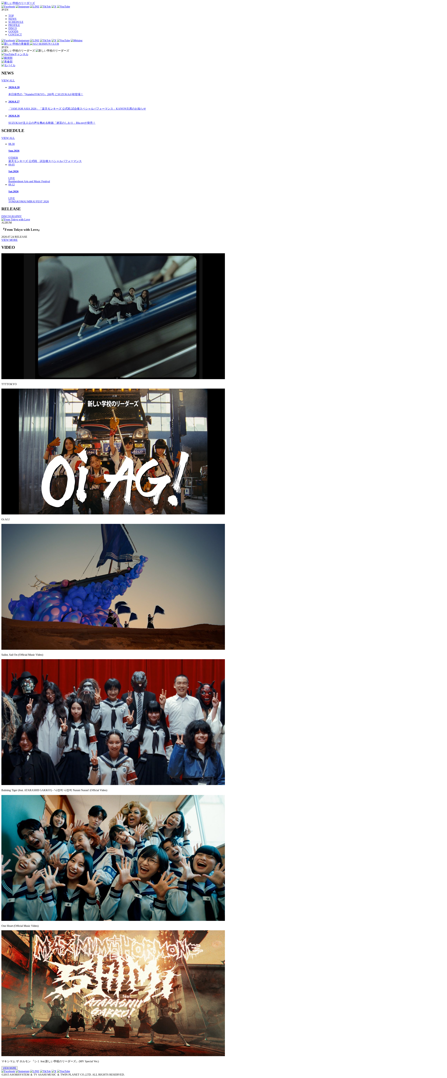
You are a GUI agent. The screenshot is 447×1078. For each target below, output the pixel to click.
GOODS (13, 31)
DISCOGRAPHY (11, 216)
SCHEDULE (15, 21)
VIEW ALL (8, 80)
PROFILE (14, 25)
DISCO (12, 28)
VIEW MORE (9, 239)
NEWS (12, 18)
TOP (11, 15)
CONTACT (15, 34)
